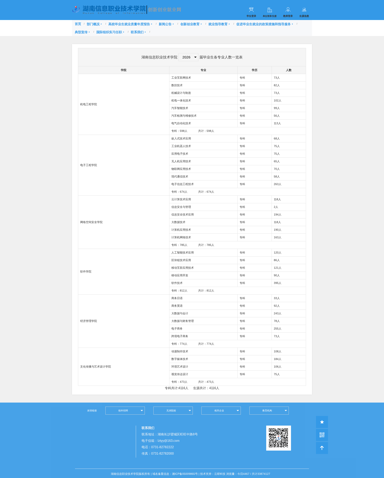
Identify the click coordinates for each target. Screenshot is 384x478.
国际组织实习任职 (109, 32)
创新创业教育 (190, 24)
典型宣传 (81, 32)
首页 (78, 24)
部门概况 (93, 24)
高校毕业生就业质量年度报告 (129, 24)
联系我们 (137, 32)
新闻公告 (165, 24)
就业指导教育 (218, 24)
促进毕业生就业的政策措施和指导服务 (263, 24)
